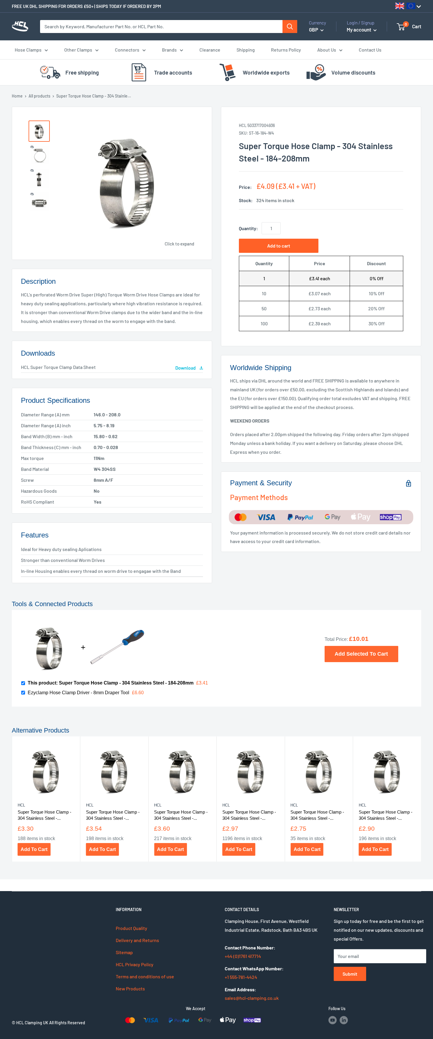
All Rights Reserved (67, 1022)
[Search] (289, 26)
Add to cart (278, 245)
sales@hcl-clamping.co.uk (252, 998)
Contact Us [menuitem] (370, 49)
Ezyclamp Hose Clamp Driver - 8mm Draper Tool (78, 692)
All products (39, 95)
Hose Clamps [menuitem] (28, 49)
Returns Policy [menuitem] (286, 49)
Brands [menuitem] (169, 49)
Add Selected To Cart (361, 654)
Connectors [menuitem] (127, 49)
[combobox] (161, 26)
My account (359, 29)
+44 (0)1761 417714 (243, 956)
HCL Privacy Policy (134, 964)
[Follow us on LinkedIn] (344, 1020)
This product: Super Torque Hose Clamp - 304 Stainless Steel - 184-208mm (111, 682)
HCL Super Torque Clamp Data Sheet (58, 367)
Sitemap (124, 952)
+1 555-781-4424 (241, 977)
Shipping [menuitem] (246, 49)
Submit (350, 974)
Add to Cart (34, 849)
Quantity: (248, 228)
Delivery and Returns (137, 940)
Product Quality (131, 928)
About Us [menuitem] (326, 49)
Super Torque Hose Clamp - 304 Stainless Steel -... (44, 815)
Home (17, 95)
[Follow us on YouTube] (332, 1020)
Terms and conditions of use (145, 976)
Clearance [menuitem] (209, 49)
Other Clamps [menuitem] (78, 49)
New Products (130, 988)
